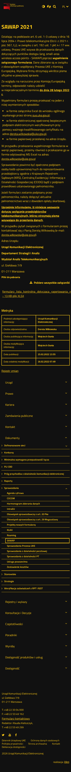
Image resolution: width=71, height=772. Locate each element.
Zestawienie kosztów (18, 567)
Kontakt (56, 743)
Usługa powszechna (17, 561)
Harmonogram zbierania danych (23, 503)
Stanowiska (10, 574)
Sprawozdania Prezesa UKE (21, 546)
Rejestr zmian (10, 371)
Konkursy (9, 452)
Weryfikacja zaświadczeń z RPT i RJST (23, 588)
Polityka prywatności (12, 743)
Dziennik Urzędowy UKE (14, 740)
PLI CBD (8, 466)
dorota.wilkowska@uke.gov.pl (28, 134)
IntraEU (11, 509)
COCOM (11, 498)
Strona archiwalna (37, 743)
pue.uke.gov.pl (41, 115)
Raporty (8, 481)
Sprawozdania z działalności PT (23, 556)
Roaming (11, 535)
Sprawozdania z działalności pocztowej (27, 551)
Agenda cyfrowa (15, 493)
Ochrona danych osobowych (45, 740)
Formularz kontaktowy (16, 718)
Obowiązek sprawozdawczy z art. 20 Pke (27, 514)
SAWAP (11, 540)
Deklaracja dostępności (13, 747)
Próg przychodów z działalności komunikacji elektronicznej (34, 474)
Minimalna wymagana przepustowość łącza (26, 459)
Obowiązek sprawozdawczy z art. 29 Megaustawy (32, 519)
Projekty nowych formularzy (21, 524)
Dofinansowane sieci (14, 445)
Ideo (66, 762)
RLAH (10, 530)
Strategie (9, 581)
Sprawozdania (11, 488)
